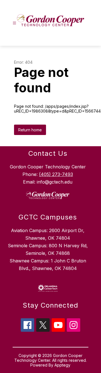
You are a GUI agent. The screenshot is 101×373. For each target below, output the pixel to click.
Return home (30, 129)
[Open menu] (14, 23)
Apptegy (62, 365)
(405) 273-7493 (56, 174)
